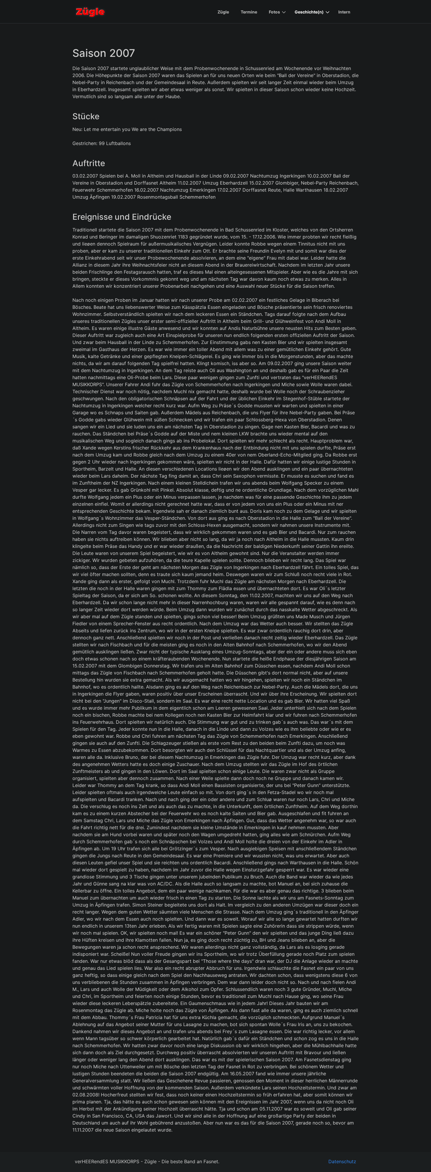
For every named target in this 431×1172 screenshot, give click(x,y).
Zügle (223, 11)
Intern (344, 11)
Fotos (274, 11)
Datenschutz (342, 1161)
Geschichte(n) (309, 11)
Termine (249, 11)
